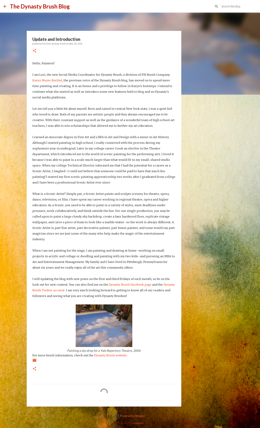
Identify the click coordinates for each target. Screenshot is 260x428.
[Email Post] (34, 361)
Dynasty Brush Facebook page (130, 284)
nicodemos (138, 423)
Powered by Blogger (132, 415)
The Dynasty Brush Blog (40, 6)
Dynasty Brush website (110, 355)
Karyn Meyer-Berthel (47, 80)
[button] (34, 51)
